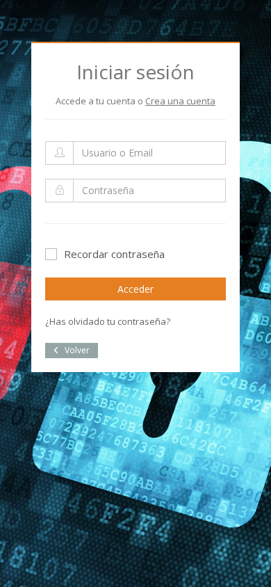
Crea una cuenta (180, 101)
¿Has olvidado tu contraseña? (107, 321)
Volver (76, 350)
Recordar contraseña (114, 254)
